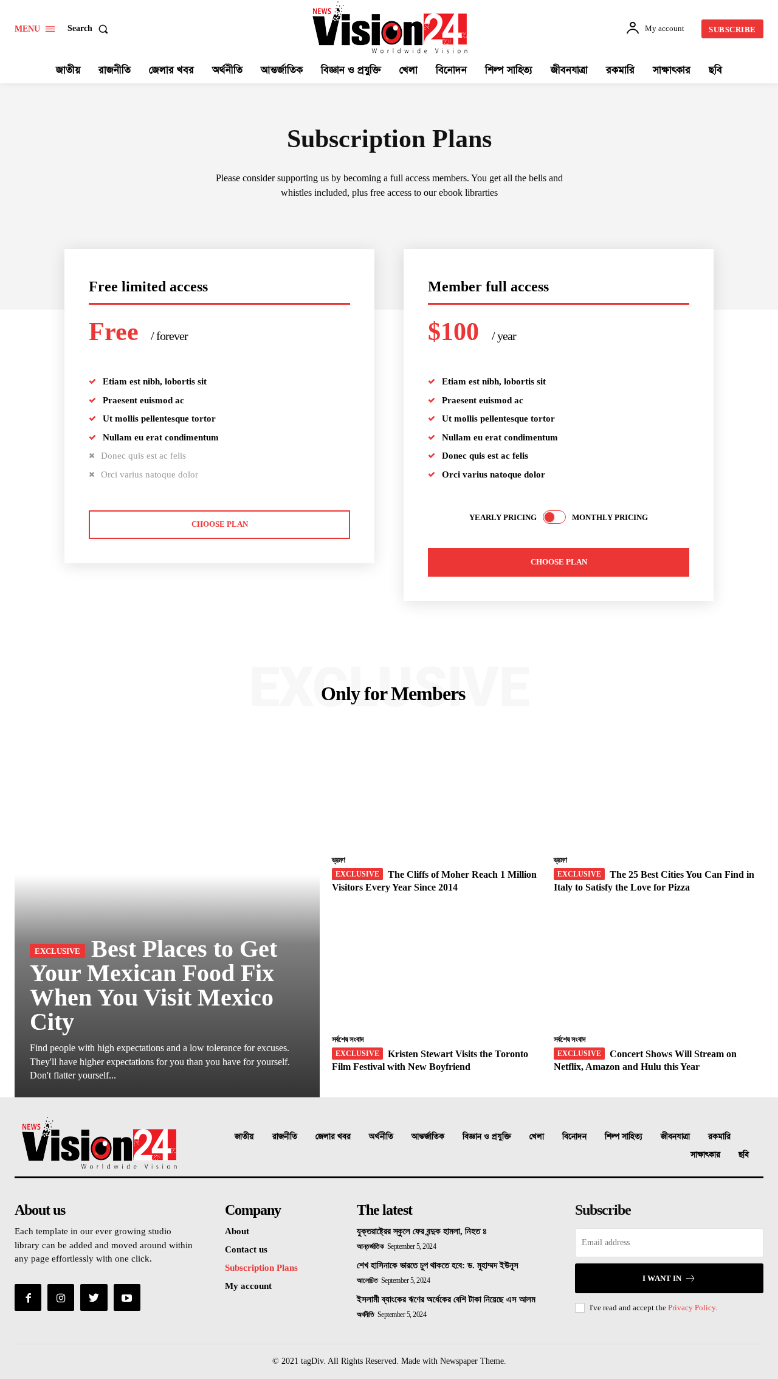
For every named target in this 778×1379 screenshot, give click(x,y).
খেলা (536, 1136)
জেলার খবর (333, 1136)
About (237, 1231)
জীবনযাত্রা (675, 1136)
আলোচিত (367, 1280)
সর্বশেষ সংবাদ (347, 1039)
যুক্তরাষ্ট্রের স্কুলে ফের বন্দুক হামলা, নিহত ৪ (422, 1231)
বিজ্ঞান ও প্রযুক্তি (487, 1136)
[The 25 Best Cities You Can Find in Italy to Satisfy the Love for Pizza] (658, 789)
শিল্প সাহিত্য (623, 1136)
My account (248, 1286)
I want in (661, 1278)
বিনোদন (574, 1136)
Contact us (246, 1249)
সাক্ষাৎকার (705, 1155)
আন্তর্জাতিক (427, 1136)
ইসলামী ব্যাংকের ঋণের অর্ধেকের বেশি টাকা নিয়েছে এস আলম (446, 1299)
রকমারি (719, 1136)
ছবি (743, 1155)
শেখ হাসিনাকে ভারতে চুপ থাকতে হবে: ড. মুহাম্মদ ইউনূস (437, 1265)
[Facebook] (28, 1297)
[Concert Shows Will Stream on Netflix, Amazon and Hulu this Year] (658, 968)
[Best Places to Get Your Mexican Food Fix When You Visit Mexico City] (167, 914)
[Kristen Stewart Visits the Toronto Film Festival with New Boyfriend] (437, 968)
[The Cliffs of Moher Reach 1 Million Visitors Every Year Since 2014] (437, 789)
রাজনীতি (284, 1136)
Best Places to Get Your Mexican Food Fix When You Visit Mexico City (153, 985)
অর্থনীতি (381, 1136)
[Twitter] (93, 1297)
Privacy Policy (691, 1307)
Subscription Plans (261, 1268)
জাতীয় (244, 1136)
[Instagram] (60, 1297)
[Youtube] (127, 1297)
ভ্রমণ (338, 860)
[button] (90, 28)
